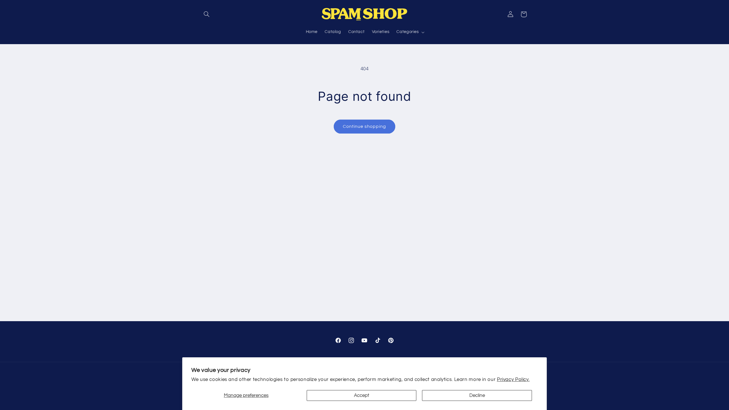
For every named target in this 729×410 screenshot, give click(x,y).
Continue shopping (364, 126)
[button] (206, 14)
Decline (477, 395)
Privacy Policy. (513, 379)
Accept (361, 395)
